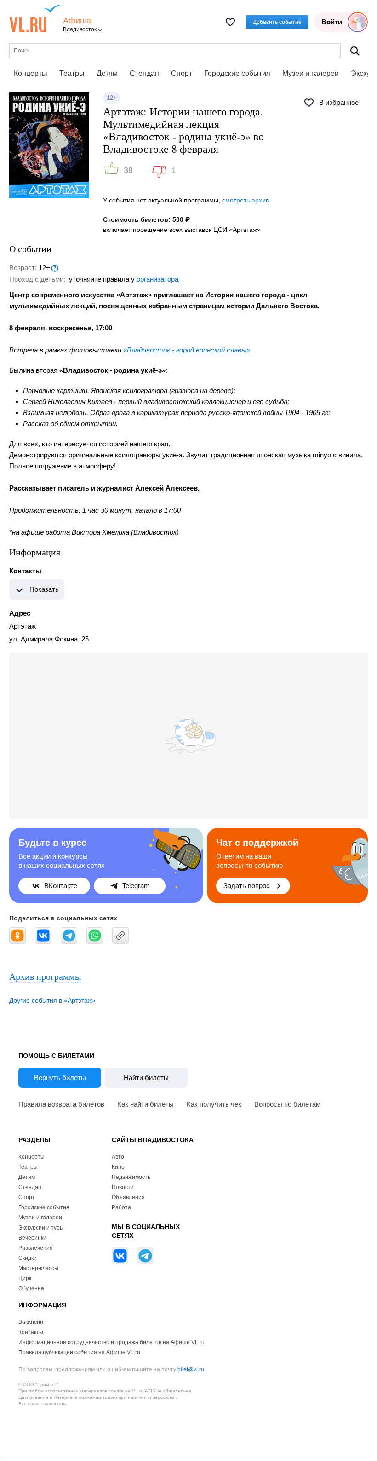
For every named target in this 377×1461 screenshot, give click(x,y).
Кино (118, 1167)
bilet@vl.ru (190, 1369)
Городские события (237, 73)
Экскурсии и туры (41, 1227)
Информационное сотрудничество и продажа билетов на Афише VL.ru (111, 1342)
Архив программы (45, 976)
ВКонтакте (60, 885)
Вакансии (30, 1322)
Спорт (181, 73)
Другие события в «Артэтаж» (52, 1000)
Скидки (27, 1258)
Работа (121, 1207)
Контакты (30, 1332)
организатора (157, 279)
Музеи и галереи (310, 73)
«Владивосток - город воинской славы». (187, 350)
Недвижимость (131, 1177)
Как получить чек (214, 1104)
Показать (44, 589)
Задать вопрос (246, 885)
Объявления (128, 1197)
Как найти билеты (145, 1104)
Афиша (77, 20)
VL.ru (36, 18)
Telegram (136, 885)
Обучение (31, 1288)
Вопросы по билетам (287, 1104)
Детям (107, 73)
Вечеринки (32, 1238)
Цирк (24, 1278)
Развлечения (35, 1248)
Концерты (30, 73)
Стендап (144, 73)
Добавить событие (277, 22)
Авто (118, 1157)
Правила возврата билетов (61, 1104)
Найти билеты (146, 1077)
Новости (123, 1187)
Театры (72, 73)
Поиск (355, 50)
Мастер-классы (38, 1268)
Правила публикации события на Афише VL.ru (79, 1352)
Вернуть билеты (60, 1077)
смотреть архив (245, 200)
